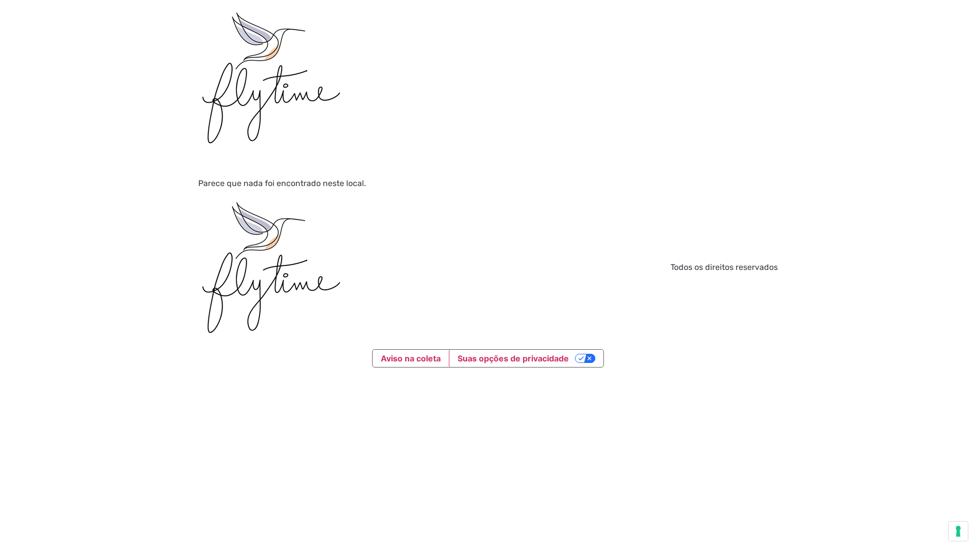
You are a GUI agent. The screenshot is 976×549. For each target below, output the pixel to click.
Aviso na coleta (411, 358)
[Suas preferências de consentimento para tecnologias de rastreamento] (958, 531)
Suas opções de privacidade (513, 358)
